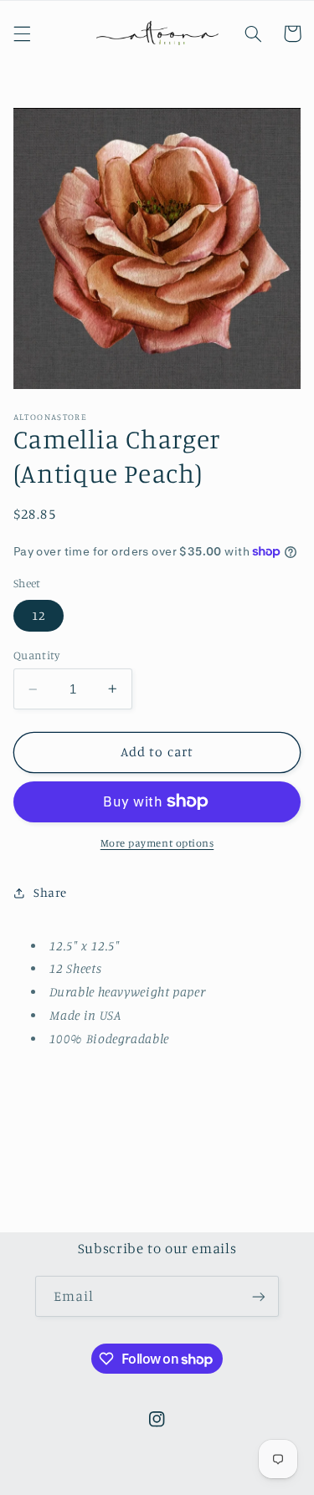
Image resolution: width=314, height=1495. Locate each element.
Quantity (36, 655)
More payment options (157, 843)
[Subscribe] (258, 1296)
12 (38, 615)
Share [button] (50, 892)
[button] (22, 33)
